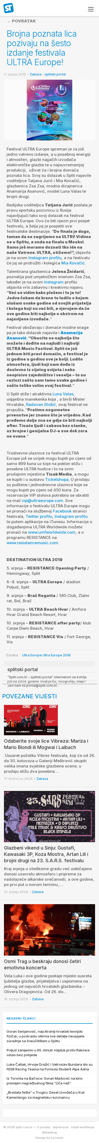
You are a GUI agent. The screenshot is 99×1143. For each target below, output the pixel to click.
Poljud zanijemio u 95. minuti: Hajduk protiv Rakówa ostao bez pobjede (48, 1052)
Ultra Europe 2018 (56, 655)
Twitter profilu (39, 516)
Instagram (54, 281)
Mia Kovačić (73, 262)
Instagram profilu (45, 257)
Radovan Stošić (41, 404)
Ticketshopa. (57, 479)
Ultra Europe (32, 655)
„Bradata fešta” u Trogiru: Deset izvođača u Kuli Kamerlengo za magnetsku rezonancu (45, 1094)
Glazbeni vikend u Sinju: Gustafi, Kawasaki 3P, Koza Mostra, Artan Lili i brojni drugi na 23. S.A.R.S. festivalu (46, 854)
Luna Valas (63, 393)
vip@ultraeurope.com (42, 500)
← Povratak (21, 20)
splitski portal (55, 74)
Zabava (35, 74)
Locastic (57, 1138)
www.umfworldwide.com (52, 532)
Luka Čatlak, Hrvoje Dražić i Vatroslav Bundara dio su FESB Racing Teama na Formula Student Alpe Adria (50, 1066)
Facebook (62, 511)
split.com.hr (8, 8)
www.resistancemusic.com (32, 542)
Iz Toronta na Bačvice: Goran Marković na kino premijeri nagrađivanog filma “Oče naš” (45, 1080)
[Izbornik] (91, 9)
